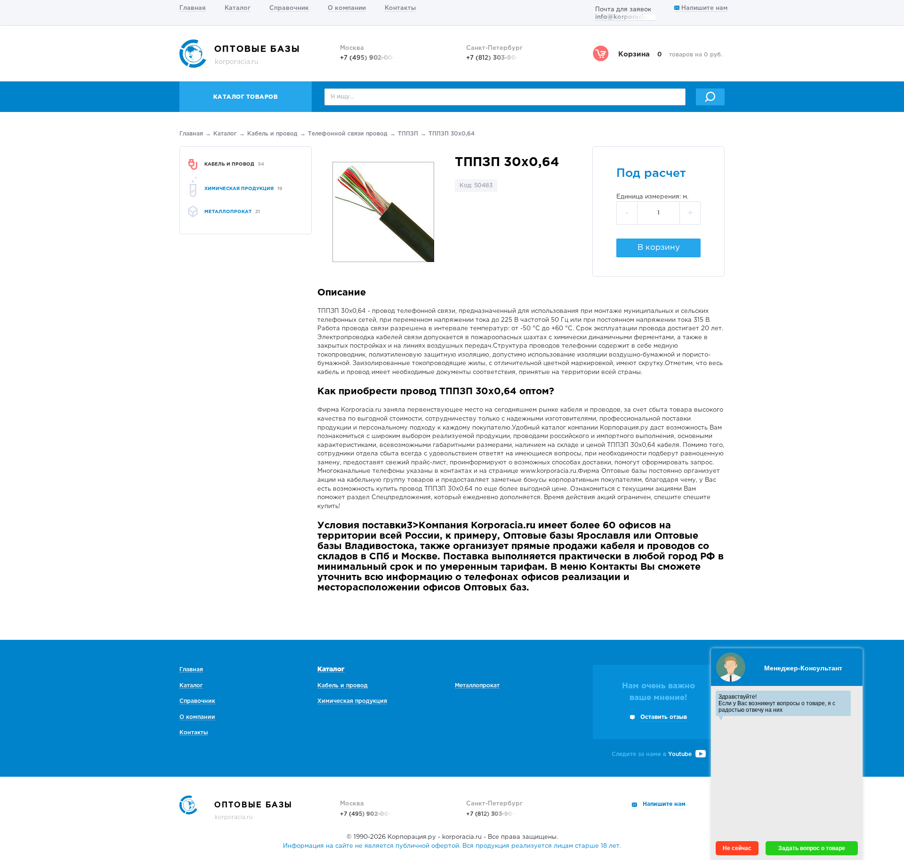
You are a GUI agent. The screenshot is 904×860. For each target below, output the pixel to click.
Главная (192, 8)
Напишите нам (703, 8)
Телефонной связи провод (347, 133)
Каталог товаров (245, 97)
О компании (347, 8)
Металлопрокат (477, 685)
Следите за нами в (652, 754)
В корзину (659, 247)
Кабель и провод (272, 133)
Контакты (400, 8)
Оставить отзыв (663, 717)
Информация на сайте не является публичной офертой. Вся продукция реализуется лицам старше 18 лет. (452, 846)
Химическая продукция (352, 701)
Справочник (289, 8)
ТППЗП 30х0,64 (451, 133)
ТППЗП (408, 133)
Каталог (237, 8)
